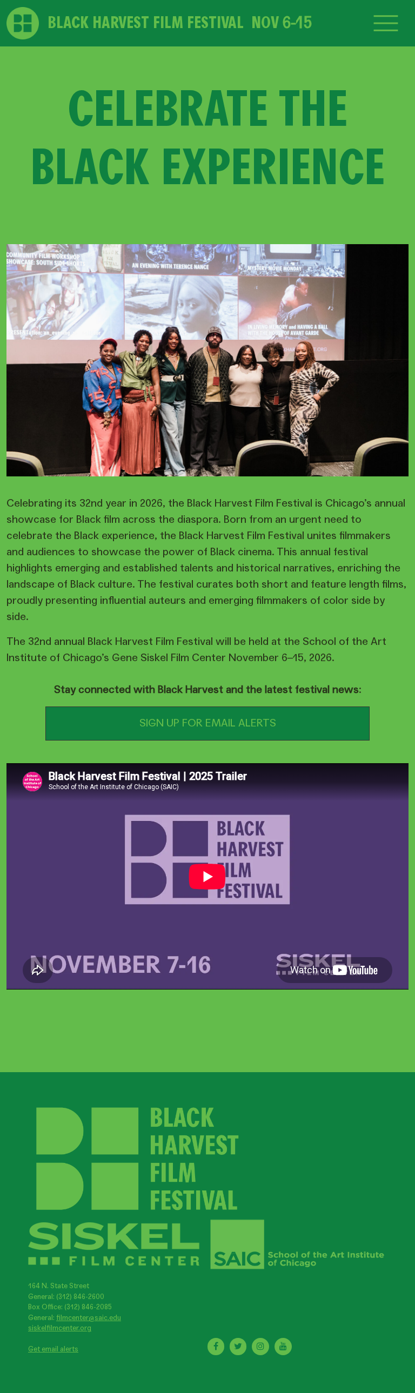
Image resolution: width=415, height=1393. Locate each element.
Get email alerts (53, 1349)
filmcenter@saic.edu (88, 1318)
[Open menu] (386, 23)
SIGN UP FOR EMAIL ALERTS (207, 723)
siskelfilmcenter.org (59, 1328)
